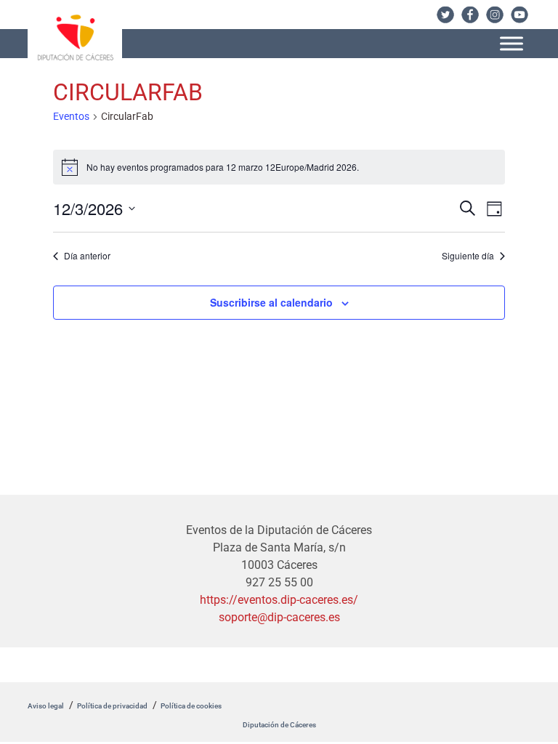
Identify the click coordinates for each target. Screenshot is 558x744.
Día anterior (87, 256)
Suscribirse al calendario (271, 302)
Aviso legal (46, 706)
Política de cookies (191, 706)
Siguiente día (468, 256)
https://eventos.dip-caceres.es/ (279, 600)
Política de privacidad (112, 706)
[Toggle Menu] (511, 43)
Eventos (71, 116)
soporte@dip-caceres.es (279, 617)
